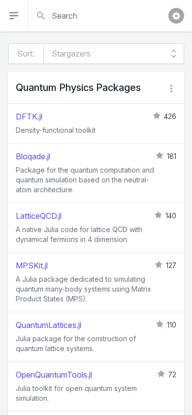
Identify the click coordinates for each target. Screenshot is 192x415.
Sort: (25, 54)
